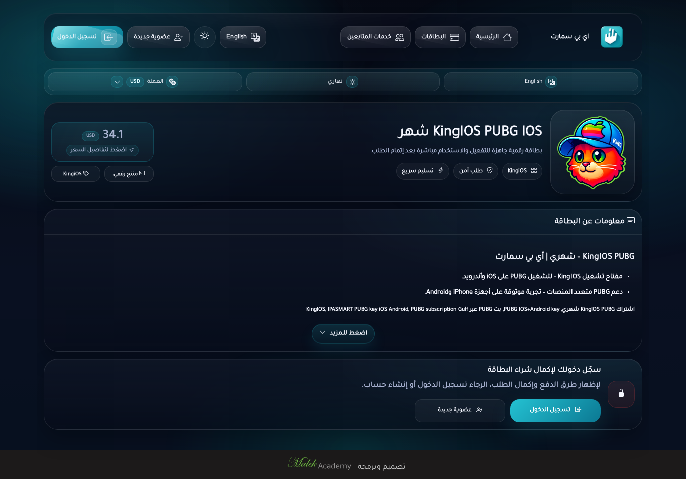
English (236, 37)
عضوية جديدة (152, 37)
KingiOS (517, 171)
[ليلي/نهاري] (205, 37)
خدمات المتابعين (369, 37)
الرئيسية (487, 37)
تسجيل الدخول (77, 37)
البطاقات (433, 37)
